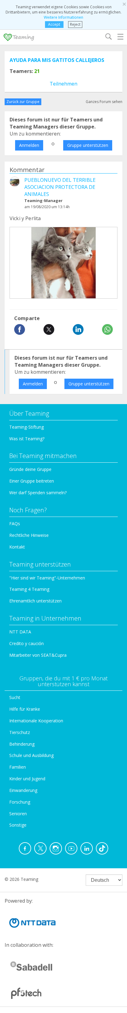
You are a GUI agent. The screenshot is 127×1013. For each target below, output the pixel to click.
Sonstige (18, 825)
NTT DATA (20, 632)
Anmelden (29, 145)
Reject (75, 24)
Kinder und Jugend (27, 779)
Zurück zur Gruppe (22, 101)
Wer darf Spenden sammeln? (38, 492)
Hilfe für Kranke (24, 709)
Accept (54, 24)
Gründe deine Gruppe (30, 469)
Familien (17, 767)
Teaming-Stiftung (26, 427)
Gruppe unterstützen (87, 145)
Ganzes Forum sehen (104, 101)
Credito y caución (26, 643)
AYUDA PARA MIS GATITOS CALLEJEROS (57, 60)
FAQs (14, 523)
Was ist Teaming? (26, 439)
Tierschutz (19, 732)
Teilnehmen (63, 83)
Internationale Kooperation (36, 721)
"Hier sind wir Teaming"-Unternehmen (47, 578)
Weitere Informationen (63, 17)
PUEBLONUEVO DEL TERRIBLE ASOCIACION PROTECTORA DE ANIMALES (60, 187)
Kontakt (17, 547)
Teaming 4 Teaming (29, 589)
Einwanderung (23, 790)
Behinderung (22, 744)
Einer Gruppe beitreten (31, 481)
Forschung (19, 802)
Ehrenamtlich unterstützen (35, 601)
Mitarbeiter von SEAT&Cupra (38, 655)
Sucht (14, 697)
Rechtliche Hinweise (29, 535)
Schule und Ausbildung (31, 755)
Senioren (18, 813)
